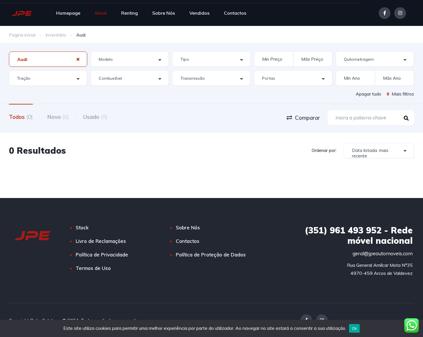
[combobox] (48, 59)
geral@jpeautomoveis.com (382, 253)
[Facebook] (384, 13)
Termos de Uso (93, 268)
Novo (58, 116)
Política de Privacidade (102, 255)
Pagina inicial (22, 35)
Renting (129, 13)
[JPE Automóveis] (22, 13)
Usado (95, 116)
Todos (21, 116)
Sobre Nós (163, 13)
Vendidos (199, 13)
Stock (101, 13)
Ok (354, 328)
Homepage (68, 13)
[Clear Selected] (78, 59)
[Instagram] (400, 13)
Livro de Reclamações (101, 241)
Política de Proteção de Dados (211, 255)
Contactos (235, 13)
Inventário (55, 35)
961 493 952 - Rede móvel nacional (359, 235)
